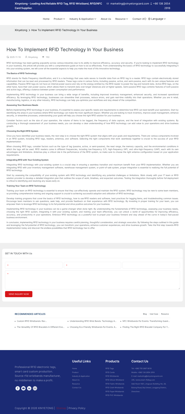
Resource (165, 314)
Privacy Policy (77, 408)
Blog (145, 314)
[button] (145, 19)
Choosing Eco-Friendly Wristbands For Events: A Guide (94, 327)
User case (154, 314)
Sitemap (61, 408)
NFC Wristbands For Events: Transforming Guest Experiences (146, 321)
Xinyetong (21, 30)
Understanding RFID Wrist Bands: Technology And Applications (94, 321)
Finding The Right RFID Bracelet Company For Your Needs (146, 327)
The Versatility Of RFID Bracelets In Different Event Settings (41, 327)
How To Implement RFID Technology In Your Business (64, 30)
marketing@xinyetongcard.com (129, 3)
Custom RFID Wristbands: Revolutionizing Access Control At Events (32, 321)
